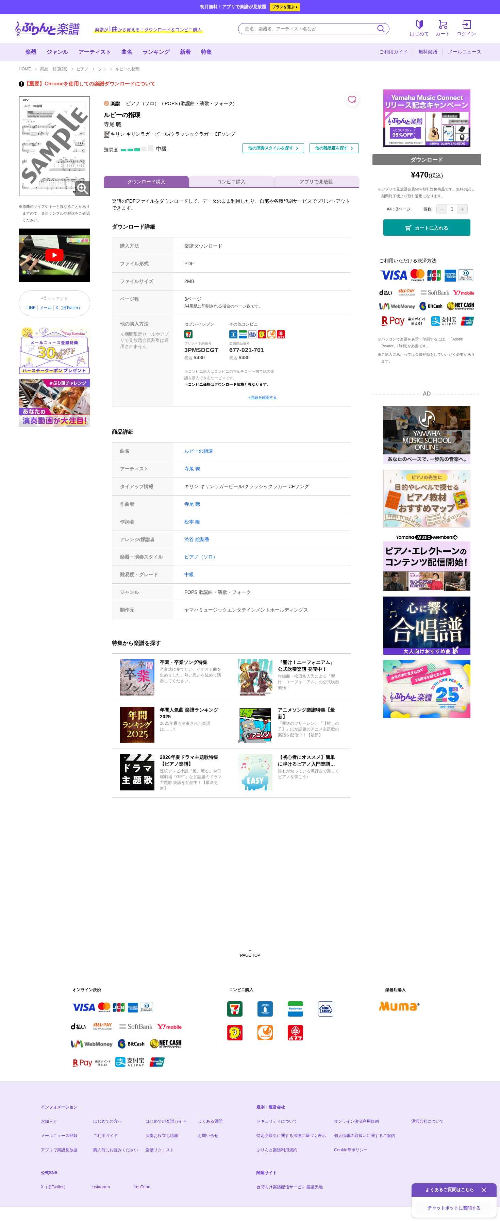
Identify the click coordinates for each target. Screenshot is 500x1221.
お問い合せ (208, 1135)
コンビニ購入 (231, 181)
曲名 (126, 52)
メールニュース (464, 51)
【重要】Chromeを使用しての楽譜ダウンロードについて (89, 83)
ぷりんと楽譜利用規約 (276, 1150)
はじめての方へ (107, 1121)
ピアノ (83, 69)
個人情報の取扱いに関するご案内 (364, 1135)
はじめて (419, 33)
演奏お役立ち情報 (162, 1135)
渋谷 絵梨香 (197, 539)
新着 (185, 52)
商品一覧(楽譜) (53, 69)
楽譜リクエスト (160, 1150)
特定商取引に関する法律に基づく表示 (291, 1135)
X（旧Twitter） (68, 307)
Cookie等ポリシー (351, 1150)
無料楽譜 (427, 51)
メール (45, 307)
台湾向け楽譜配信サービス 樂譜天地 (289, 1187)
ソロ (102, 69)
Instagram (100, 1187)
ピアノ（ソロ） (201, 556)
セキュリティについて (276, 1121)
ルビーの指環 (198, 451)
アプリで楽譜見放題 (59, 1150)
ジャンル (57, 52)
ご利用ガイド (393, 51)
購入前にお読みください (115, 1150)
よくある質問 (210, 1121)
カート (443, 33)
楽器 (31, 52)
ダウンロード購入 (146, 181)
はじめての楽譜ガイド (166, 1121)
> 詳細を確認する (262, 397)
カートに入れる (431, 228)
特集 (206, 52)
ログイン (466, 33)
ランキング (156, 52)
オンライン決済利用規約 (356, 1121)
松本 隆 (192, 521)
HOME (25, 69)
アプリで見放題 (316, 181)
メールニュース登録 (59, 1135)
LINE (31, 307)
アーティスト (95, 52)
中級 (189, 574)
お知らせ (49, 1121)
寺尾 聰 (192, 468)
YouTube (142, 1187)
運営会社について (427, 1121)
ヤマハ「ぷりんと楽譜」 (47, 28)
